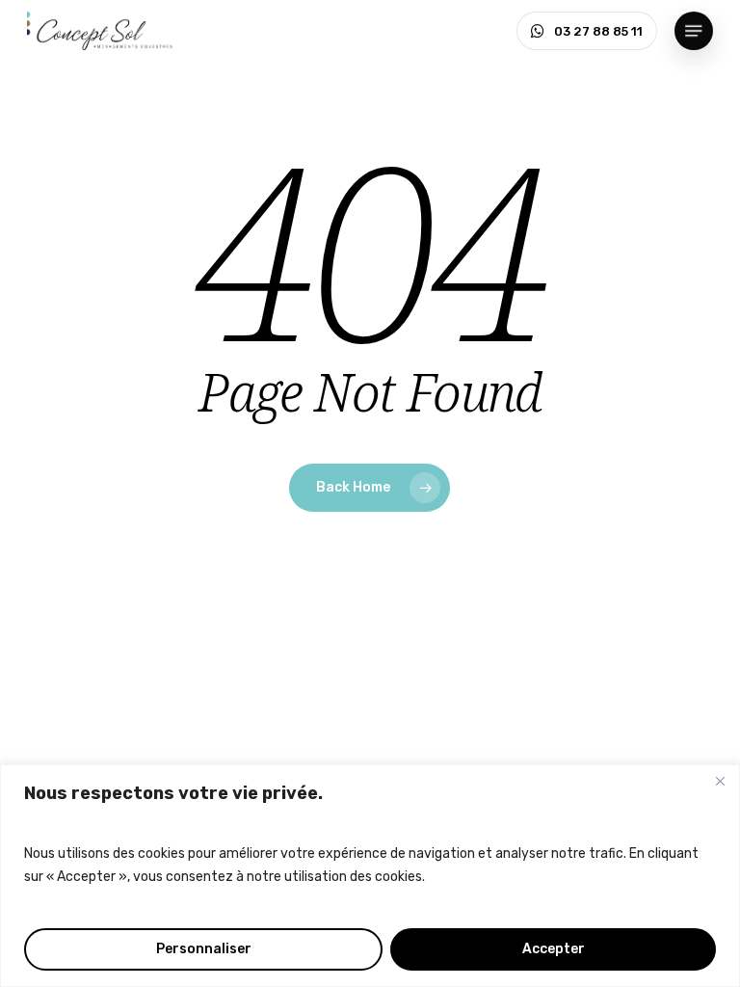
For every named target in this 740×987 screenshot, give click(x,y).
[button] (693, 30)
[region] (370, 875)
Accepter (553, 949)
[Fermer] (719, 780)
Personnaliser (203, 949)
